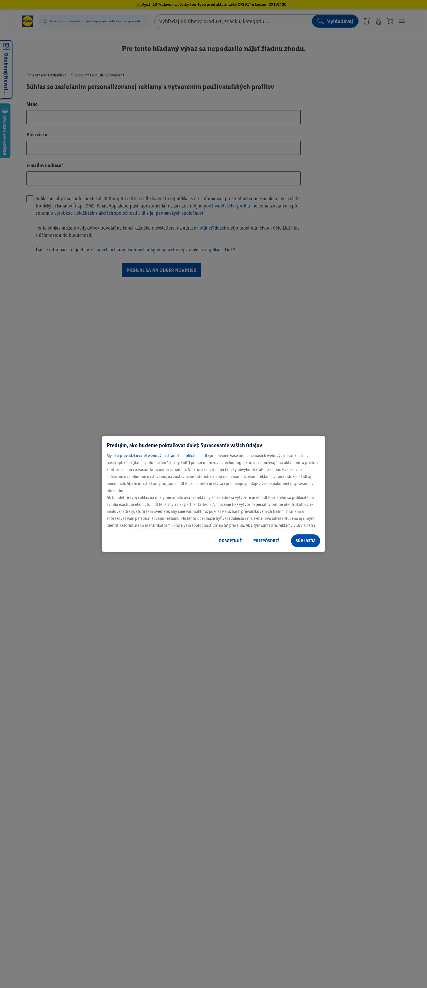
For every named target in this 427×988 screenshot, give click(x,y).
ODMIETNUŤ (230, 540)
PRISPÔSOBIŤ (266, 540)
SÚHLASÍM (305, 540)
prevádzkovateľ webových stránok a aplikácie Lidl (163, 455)
